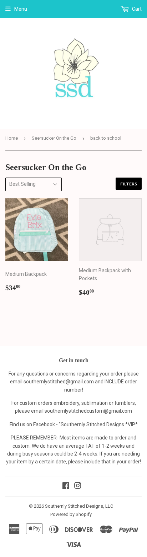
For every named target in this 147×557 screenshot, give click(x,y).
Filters (128, 184)
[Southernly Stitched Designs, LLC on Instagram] (77, 486)
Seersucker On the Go (54, 138)
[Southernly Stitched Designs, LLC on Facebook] (66, 486)
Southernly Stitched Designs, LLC (79, 506)
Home (11, 138)
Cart (136, 9)
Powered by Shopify (71, 514)
